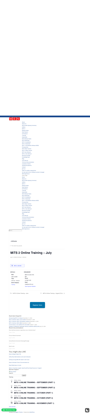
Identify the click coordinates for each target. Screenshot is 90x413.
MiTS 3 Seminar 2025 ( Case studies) (17, 319)
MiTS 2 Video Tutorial (27, 150)
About (23, 122)
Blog (23, 158)
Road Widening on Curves (15, 365)
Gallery (23, 127)
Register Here (37, 305)
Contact (24, 167)
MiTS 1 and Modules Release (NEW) (30, 145)
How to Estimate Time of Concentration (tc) (19, 362)
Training (24, 135)
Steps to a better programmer (29, 170)
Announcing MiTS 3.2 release (16, 318)
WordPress (32, 412)
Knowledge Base (26, 157)
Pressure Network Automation (15, 335)
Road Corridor (11, 346)
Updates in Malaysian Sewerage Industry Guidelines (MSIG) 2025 (24, 326)
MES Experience (26, 173)
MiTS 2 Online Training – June (20, 293)
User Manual (25, 160)
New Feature (25, 132)
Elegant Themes (19, 412)
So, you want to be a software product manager (33, 172)
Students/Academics (27, 165)
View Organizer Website (30, 286)
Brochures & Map (26, 155)
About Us (24, 123)
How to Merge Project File (15, 354)
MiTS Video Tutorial (26, 148)
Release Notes (25, 130)
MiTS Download (25, 140)
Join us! (23, 168)
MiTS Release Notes (26, 138)
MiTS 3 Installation (26, 142)
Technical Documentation (28, 162)
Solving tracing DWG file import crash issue (19, 359)
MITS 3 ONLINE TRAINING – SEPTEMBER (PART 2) (34, 387)
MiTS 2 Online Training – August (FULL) (53, 293)
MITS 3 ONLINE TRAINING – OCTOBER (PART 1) (33, 393)
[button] (87, 410)
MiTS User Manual (26, 152)
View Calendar (12, 406)
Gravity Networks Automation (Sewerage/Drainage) (19, 340)
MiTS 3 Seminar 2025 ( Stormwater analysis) (19, 321)
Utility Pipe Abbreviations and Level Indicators (20, 356)
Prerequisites (25, 147)
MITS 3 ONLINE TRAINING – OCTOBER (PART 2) (33, 398)
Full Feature (25, 133)
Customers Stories (26, 163)
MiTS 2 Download (26, 143)
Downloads (24, 137)
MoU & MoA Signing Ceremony (29, 125)
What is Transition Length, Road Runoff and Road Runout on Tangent (25, 368)
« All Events (13, 241)
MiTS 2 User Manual (27, 153)
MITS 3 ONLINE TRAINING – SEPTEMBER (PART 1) (34, 382)
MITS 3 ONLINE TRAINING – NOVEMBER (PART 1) (34, 403)
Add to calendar (18, 265)
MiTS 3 (23, 128)
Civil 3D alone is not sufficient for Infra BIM (19, 324)
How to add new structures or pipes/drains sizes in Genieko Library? (22, 330)
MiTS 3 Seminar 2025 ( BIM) (15, 323)
